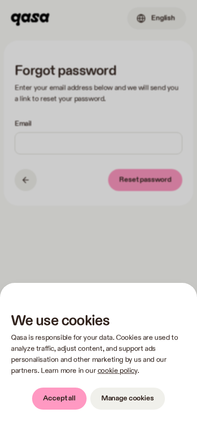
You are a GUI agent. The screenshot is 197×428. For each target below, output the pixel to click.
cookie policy (117, 371)
